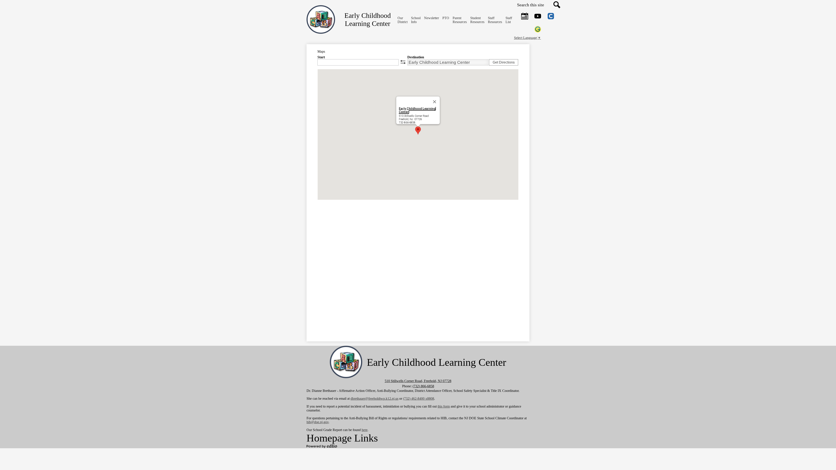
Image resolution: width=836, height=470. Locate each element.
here (364, 430)
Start (321, 57)
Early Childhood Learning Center (417, 110)
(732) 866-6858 (423, 386)
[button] (415, 20)
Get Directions (504, 62)
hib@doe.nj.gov (318, 422)
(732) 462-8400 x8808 (418, 398)
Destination (415, 57)
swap (403, 62)
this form (444, 406)
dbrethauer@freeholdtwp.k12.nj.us (374, 398)
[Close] (434, 102)
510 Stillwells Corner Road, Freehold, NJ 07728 (418, 381)
